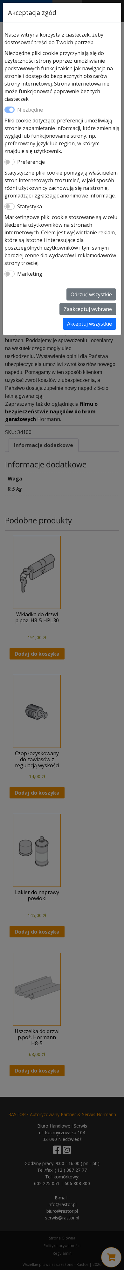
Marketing (29, 273)
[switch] (9, 162)
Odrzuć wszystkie (91, 294)
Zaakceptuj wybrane (88, 309)
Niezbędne (30, 109)
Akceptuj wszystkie (89, 323)
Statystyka (29, 206)
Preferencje (31, 161)
